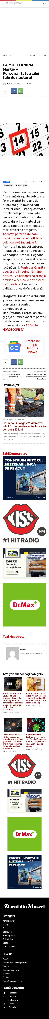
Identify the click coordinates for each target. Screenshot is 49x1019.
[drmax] (24, 628)
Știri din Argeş (8, 419)
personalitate (8, 186)
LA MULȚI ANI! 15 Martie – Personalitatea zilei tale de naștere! (36, 377)
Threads (12, 1007)
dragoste (31, 182)
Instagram (13, 1000)
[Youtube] (4, 996)
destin (23, 182)
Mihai (9, 84)
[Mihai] (5, 84)
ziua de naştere (21, 186)
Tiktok (11, 1004)
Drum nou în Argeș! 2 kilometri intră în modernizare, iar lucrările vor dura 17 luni (24, 426)
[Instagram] (4, 1000)
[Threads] (4, 1007)
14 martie (15, 182)
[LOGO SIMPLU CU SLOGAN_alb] (24, 546)
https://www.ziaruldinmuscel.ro (31, 653)
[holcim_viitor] (24, 502)
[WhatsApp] (20, 91)
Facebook (13, 993)
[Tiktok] (4, 1004)
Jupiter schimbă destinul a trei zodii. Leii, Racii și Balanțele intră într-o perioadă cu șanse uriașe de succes (36, 740)
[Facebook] (14, 91)
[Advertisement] (24, 30)
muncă (39, 182)
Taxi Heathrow (13, 637)
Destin (5, 55)
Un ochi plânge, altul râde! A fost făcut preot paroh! (13, 377)
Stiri (11, 55)
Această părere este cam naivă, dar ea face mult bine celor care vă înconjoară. (22, 238)
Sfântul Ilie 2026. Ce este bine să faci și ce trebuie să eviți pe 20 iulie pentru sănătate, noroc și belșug (36, 698)
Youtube (12, 996)
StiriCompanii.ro (15, 453)
